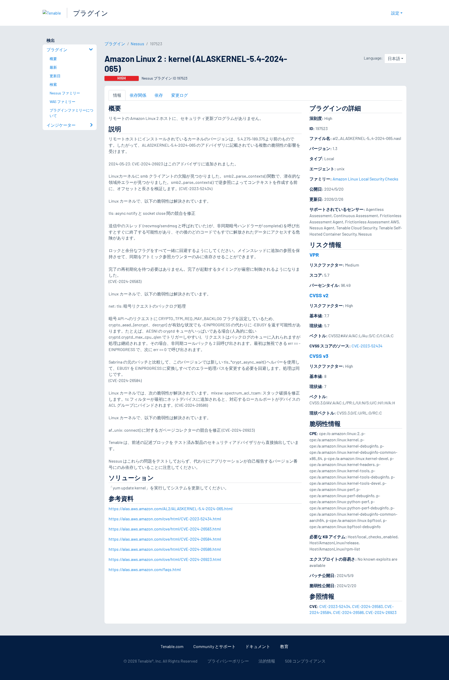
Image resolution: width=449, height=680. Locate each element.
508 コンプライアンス (305, 660)
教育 (284, 646)
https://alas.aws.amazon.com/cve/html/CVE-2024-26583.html (165, 528)
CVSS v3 (318, 356)
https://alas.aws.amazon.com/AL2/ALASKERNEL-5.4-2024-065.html (171, 508)
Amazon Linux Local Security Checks (365, 178)
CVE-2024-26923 (381, 612)
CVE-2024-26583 (367, 606)
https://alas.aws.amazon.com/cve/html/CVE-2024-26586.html (165, 549)
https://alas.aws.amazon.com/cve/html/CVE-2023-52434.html (165, 518)
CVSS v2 (318, 295)
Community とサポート (214, 646)
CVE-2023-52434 (367, 345)
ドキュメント (257, 646)
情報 (117, 95)
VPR (314, 254)
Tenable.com (172, 646)
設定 (395, 12)
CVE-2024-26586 (348, 612)
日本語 (394, 58)
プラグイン (90, 13)
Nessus (137, 43)
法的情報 (267, 660)
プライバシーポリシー (228, 660)
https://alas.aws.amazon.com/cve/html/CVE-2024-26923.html (165, 559)
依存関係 (138, 95)
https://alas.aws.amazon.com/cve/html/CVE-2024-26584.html (165, 538)
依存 (159, 95)
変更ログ (179, 95)
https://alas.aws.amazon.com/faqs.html (145, 569)
